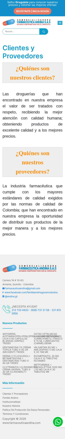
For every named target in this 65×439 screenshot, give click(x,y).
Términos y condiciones (15, 414)
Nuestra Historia (11, 406)
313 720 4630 (20, 310)
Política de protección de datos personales (26, 410)
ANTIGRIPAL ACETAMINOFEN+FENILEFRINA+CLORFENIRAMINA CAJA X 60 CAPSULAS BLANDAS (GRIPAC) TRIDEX (16, 338)
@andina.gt (11, 296)
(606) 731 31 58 (40, 310)
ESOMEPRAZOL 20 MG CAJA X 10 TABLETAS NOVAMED (46, 358)
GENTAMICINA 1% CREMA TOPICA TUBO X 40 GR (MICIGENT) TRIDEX (16, 349)
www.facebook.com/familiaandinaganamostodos (30, 292)
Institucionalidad (11, 402)
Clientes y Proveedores (15, 394)
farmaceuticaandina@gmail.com (22, 288)
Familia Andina (10, 398)
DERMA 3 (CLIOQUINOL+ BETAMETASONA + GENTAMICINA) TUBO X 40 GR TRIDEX (16, 359)
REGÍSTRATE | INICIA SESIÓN (32, 11)
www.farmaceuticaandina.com (21, 422)
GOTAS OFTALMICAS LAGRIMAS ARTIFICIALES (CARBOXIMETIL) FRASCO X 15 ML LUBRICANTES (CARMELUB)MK (48, 338)
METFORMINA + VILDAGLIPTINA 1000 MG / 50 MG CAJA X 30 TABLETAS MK (48, 368)
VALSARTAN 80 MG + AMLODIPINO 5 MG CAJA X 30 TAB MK (48, 349)
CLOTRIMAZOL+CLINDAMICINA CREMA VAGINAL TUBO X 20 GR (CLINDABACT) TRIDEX (16, 370)
